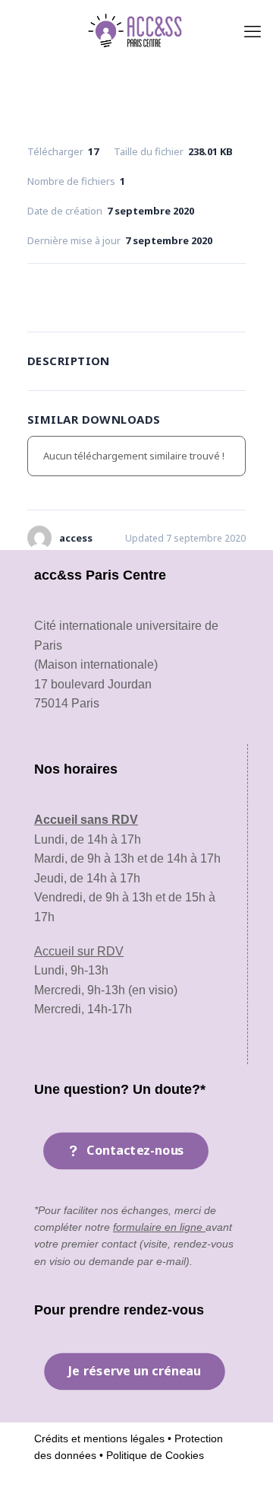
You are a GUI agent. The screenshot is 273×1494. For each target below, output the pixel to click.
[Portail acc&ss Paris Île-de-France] (136, 30)
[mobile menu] (252, 30)
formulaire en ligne (159, 1227)
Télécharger (136, 294)
